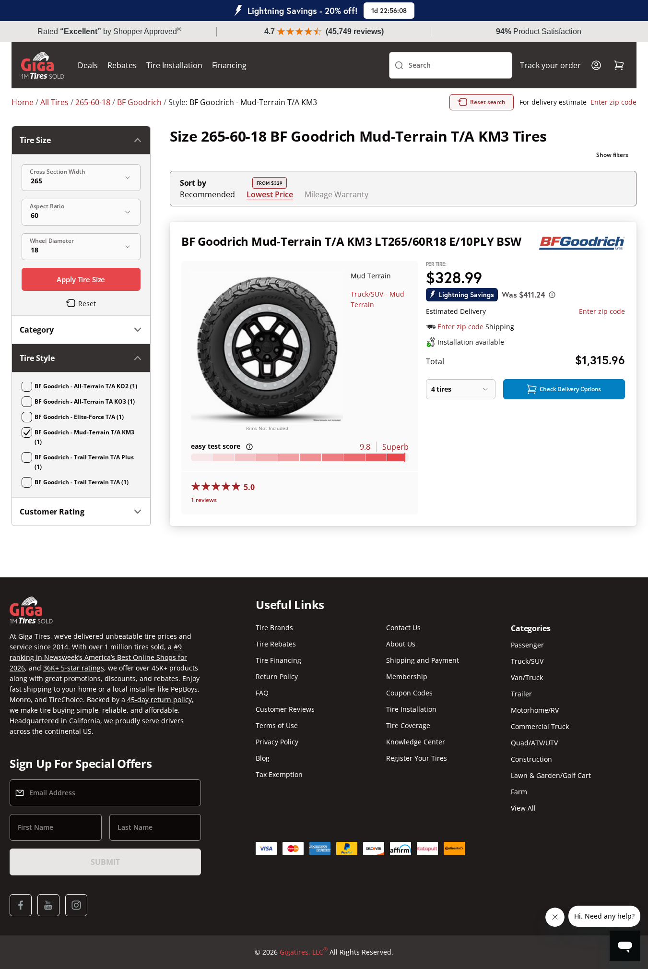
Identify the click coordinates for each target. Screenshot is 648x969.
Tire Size (35, 140)
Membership (406, 676)
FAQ (262, 692)
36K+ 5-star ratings (73, 667)
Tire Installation (174, 65)
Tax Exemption (279, 774)
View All (523, 808)
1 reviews (204, 500)
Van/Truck (527, 677)
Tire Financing (278, 660)
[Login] (596, 65)
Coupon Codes (409, 692)
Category (37, 329)
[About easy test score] (249, 447)
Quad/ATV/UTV (534, 742)
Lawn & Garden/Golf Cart (551, 775)
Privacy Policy (277, 741)
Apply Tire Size (81, 279)
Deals (88, 65)
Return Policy (277, 676)
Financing (229, 65)
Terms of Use (277, 725)
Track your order (550, 65)
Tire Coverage (408, 725)
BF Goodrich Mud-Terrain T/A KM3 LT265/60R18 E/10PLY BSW (351, 241)
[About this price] (552, 294)
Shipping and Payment (422, 660)
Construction (531, 759)
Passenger (527, 644)
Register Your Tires (416, 758)
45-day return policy (159, 699)
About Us (400, 643)
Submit (105, 862)
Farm (519, 791)
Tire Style (37, 358)
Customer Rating (52, 511)
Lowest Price (270, 194)
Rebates (122, 65)
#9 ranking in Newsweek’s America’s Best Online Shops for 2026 (98, 657)
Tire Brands (274, 627)
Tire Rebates (276, 643)
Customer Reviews (285, 709)
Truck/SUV (527, 661)
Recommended (207, 194)
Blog (263, 758)
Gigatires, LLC (304, 952)
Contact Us (403, 627)
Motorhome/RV (535, 710)
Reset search (488, 102)
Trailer (521, 693)
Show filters (612, 155)
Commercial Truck (540, 726)
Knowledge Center (415, 741)
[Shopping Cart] (619, 65)
